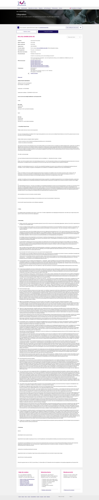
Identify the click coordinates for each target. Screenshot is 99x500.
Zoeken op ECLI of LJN (24, 481)
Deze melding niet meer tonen (72, 27)
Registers (41, 8)
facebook (75, 496)
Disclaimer (48, 496)
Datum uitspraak (21, 42)
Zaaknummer (20, 46)
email (67, 496)
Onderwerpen (24, 8)
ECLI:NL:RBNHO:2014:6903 (42, 48)
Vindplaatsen (20, 68)
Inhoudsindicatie (21, 53)
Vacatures (41, 496)
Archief (45, 496)
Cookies (29, 496)
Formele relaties (21, 48)
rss (65, 496)
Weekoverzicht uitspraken (69, 490)
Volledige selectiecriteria (46, 490)
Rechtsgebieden (21, 49)
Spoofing (38, 496)
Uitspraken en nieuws (32, 8)
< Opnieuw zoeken (26, 31)
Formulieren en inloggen (76, 8)
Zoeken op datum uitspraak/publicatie (27, 479)
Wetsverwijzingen (21, 60)
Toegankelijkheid (33, 496)
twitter (73, 496)
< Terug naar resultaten (48, 31)
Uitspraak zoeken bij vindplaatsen (26, 485)
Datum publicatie (21, 44)
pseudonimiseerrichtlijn (43, 27)
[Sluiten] (80, 27)
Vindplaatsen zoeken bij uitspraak (26, 484)
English (20, 496)
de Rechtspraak (47, 8)
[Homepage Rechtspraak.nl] (21, 3)
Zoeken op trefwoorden (24, 480)
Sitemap (22, 496)
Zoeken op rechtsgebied (24, 482)
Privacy (26, 496)
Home (18, 8)
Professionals (55, 8)
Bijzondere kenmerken (22, 51)
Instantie (19, 40)
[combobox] (74, 37)
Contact (60, 8)
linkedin (78, 496)
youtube (80, 496)
